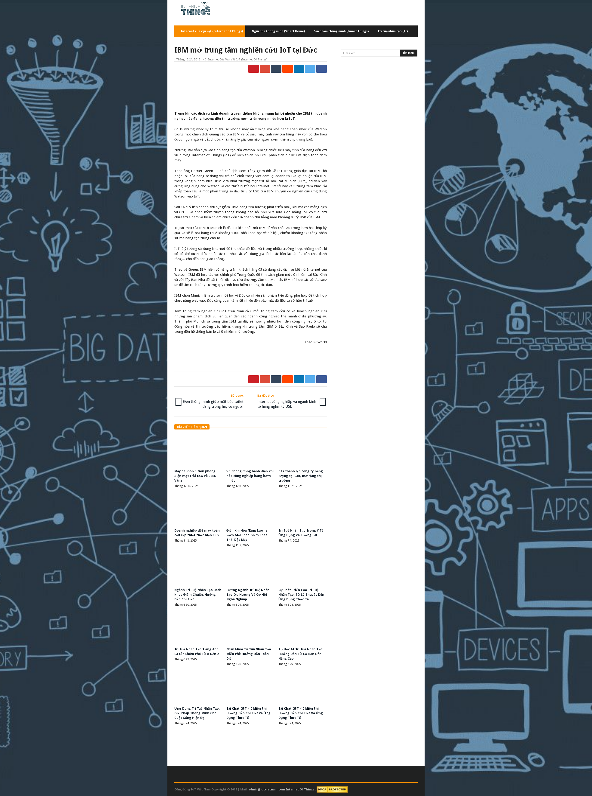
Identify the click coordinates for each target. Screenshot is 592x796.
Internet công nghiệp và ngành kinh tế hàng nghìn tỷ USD (286, 401)
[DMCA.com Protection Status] (332, 789)
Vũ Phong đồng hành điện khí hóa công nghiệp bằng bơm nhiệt (250, 475)
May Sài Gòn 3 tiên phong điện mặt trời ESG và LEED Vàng (195, 475)
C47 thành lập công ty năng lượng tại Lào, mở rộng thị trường (300, 475)
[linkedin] (299, 69)
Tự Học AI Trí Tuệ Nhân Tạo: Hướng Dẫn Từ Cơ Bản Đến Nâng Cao (300, 653)
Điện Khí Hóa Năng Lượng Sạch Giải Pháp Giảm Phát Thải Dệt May (247, 535)
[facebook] (321, 69)
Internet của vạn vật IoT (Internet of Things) (237, 59)
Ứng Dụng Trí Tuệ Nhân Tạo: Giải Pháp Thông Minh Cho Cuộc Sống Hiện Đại (197, 713)
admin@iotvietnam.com (266, 789)
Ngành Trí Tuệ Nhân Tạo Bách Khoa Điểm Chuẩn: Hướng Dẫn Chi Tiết (197, 594)
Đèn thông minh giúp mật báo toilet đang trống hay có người (213, 401)
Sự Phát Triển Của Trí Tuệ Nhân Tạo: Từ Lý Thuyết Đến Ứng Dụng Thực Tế (301, 594)
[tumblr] (276, 69)
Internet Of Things (300, 789)
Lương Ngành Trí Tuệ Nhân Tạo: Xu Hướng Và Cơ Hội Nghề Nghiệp (247, 594)
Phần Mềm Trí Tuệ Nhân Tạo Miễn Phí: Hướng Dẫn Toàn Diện (248, 653)
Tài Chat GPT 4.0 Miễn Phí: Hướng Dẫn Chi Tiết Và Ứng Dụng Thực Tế (300, 713)
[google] (265, 69)
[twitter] (310, 69)
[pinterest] (253, 69)
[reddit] (287, 69)
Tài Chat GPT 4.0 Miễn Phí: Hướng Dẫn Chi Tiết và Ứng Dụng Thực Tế (248, 713)
